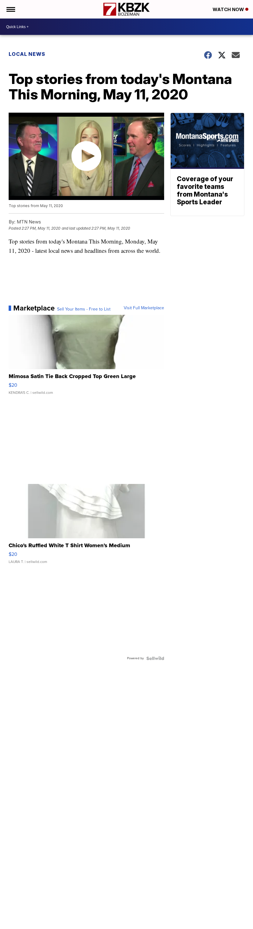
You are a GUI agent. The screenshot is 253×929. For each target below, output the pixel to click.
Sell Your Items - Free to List (83, 309)
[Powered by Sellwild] (155, 658)
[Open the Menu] (10, 9)
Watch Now (229, 9)
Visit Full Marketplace (144, 308)
